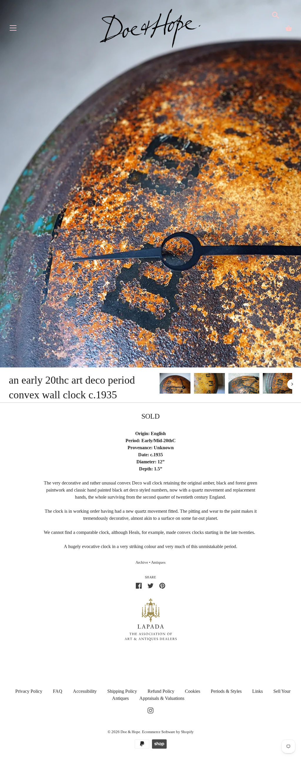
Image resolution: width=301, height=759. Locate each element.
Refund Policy (161, 691)
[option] (175, 384)
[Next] (292, 384)
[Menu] (13, 29)
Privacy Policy (28, 691)
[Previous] (159, 384)
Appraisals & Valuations (161, 698)
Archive (142, 562)
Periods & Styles (226, 691)
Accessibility (85, 691)
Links (257, 691)
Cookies (192, 691)
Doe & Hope (130, 732)
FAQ (57, 691)
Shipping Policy (122, 691)
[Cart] (288, 28)
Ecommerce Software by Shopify (168, 732)
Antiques (158, 562)
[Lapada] (151, 619)
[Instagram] (150, 710)
